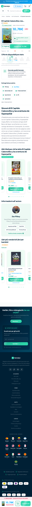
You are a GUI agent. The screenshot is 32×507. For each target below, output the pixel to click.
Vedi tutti (3, 247)
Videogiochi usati (16, 383)
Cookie (16, 426)
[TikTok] (14, 369)
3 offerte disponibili (15, 191)
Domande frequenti (16, 397)
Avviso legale (16, 421)
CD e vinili (16, 381)
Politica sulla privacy (16, 423)
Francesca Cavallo (15, 273)
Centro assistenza (16, 404)
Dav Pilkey (16, 86)
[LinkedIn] (17, 369)
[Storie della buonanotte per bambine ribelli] (16, 258)
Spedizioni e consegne (16, 407)
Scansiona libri (16, 390)
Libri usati (16, 376)
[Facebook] (21, 369)
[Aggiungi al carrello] (17, 503)
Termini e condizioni (16, 428)
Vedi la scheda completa (15, 233)
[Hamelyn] (5, 6)
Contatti (16, 412)
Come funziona (16, 393)
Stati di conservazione (16, 414)
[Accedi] (29, 6)
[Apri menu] (3, 11)
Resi (16, 409)
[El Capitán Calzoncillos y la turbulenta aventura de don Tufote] (16, 167)
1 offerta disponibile (16, 282)
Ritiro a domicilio (16, 395)
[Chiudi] (30, 2)
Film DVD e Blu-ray (16, 378)
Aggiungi (6, 46)
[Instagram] (10, 369)
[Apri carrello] (25, 6)
